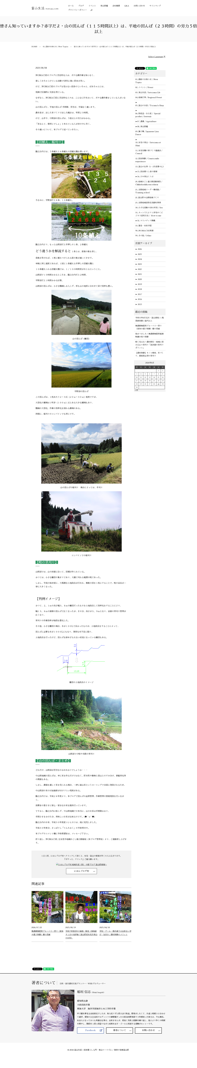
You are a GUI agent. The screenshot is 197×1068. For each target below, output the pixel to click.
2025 (138, 254)
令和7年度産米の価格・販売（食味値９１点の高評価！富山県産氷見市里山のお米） (81, 934)
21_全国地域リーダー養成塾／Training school (148, 191)
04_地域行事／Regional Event (148, 97)
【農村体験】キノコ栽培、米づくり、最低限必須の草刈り (149, 354)
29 (158, 384)
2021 (138, 274)
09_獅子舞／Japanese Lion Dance (147, 133)
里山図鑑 (104, 6)
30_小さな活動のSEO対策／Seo (149, 208)
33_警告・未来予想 (143, 226)
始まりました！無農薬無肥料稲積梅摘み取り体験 (149, 335)
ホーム (71, 6)
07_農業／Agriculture (146, 121)
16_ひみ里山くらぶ (145, 176)
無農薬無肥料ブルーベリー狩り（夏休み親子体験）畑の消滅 (148, 327)
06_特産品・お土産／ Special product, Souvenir (147, 115)
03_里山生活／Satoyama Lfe (147, 92)
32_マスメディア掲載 (146, 221)
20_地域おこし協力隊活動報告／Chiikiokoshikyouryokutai (149, 183)
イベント (92, 6)
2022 (138, 269)
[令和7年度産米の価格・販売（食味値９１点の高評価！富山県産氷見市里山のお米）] (81, 907)
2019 (138, 284)
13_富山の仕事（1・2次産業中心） (149, 167)
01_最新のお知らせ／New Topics (55, 46)
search (92, 10)
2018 (138, 289)
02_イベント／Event (144, 87)
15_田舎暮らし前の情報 (147, 171)
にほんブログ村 (81, 871)
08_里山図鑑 (142, 126)
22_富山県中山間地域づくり (147, 197)
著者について (119, 1030)
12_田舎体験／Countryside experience (147, 160)
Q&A (126, 6)
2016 (138, 299)
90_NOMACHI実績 (144, 231)
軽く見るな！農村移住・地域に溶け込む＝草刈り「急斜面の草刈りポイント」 (149, 345)
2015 (138, 304)
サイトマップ (155, 6)
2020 (138, 279)
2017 (138, 294)
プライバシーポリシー (77, 10)
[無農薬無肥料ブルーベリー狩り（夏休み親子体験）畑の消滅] (47, 907)
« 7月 (136, 390)
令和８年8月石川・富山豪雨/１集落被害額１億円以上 (149, 319)
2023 (138, 264)
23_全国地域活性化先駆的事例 (148, 203)
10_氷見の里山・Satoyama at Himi (148, 144)
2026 (138, 249)
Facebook (90, 1030)
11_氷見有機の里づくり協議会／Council (149, 152)
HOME (34, 46)
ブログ (81, 6)
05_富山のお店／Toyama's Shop (149, 105)
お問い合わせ (139, 6)
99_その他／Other (143, 236)
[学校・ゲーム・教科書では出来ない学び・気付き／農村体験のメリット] (115, 907)
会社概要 (116, 6)
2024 (138, 259)
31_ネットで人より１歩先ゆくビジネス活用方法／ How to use (149, 214)
